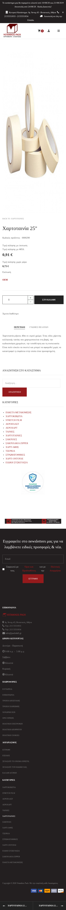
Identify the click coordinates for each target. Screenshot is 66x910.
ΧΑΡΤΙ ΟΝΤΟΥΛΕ (14, 458)
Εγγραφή (33, 578)
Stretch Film (8, 793)
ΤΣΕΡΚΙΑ (10, 451)
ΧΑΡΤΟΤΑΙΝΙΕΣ (14, 435)
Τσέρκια (6, 833)
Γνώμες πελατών (38, 327)
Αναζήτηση (14, 392)
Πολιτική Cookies (10, 735)
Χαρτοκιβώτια (9, 787)
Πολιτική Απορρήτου (55, 569)
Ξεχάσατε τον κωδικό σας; (14, 767)
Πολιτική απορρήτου (12, 730)
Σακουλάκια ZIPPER (11, 857)
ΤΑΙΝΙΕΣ (10, 432)
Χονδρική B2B (8, 712)
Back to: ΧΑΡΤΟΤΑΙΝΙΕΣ (13, 219)
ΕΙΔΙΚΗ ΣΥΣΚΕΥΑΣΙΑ (17, 462)
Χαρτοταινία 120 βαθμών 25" (52, 905)
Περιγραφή (19, 327)
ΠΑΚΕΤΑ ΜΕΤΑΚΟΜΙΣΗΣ (18, 412)
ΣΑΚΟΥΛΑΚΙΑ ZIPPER (17, 443)
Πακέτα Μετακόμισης (12, 862)
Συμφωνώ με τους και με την (33, 569)
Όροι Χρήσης (8, 718)
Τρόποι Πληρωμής (10, 706)
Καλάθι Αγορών (9, 773)
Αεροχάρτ (7, 805)
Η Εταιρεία (7, 689)
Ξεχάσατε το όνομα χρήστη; (15, 761)
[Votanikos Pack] (12, 30)
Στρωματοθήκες (10, 839)
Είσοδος (6, 755)
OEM (5, 280)
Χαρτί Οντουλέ (9, 845)
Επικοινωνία (8, 695)
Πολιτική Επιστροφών (12, 724)
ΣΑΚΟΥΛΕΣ (11, 439)
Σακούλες (6, 822)
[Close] (63, 3)
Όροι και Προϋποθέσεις (29, 569)
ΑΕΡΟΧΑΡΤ (11, 428)
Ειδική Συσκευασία (11, 851)
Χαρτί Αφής (7, 828)
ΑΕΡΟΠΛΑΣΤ (12, 424)
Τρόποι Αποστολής (11, 701)
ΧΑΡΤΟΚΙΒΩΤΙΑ (14, 416)
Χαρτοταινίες (8, 816)
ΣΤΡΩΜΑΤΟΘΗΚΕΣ (15, 455)
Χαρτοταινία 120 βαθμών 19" (20, 905)
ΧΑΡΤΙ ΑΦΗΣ (12, 447)
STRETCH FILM (14, 420)
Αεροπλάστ (7, 799)
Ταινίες (5, 810)
